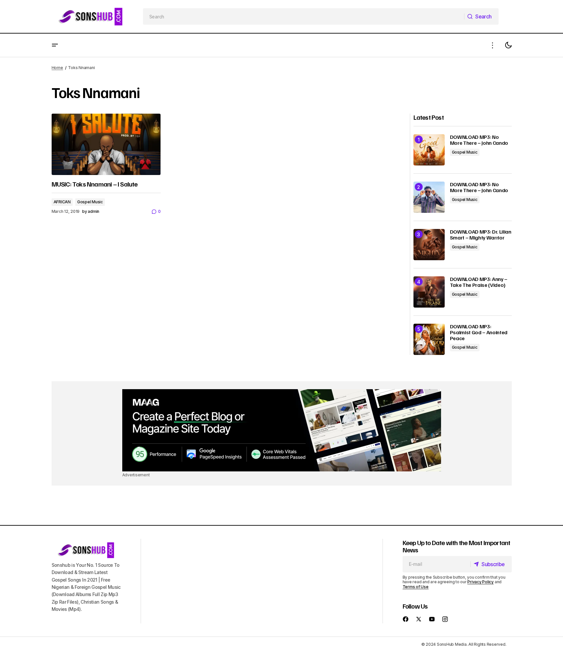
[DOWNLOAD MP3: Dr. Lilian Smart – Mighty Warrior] (429, 244)
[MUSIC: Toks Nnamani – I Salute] (106, 144)
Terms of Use (416, 586)
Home (57, 67)
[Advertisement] (281, 430)
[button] (55, 45)
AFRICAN (62, 201)
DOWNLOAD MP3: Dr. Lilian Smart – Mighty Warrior (480, 234)
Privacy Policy (480, 581)
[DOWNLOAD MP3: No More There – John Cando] (429, 149)
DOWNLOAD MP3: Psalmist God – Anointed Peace (479, 332)
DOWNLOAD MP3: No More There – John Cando (479, 140)
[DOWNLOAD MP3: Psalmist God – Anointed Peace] (429, 339)
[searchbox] (303, 16)
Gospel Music (90, 201)
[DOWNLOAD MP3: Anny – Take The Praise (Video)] (429, 292)
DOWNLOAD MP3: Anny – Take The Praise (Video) (479, 282)
